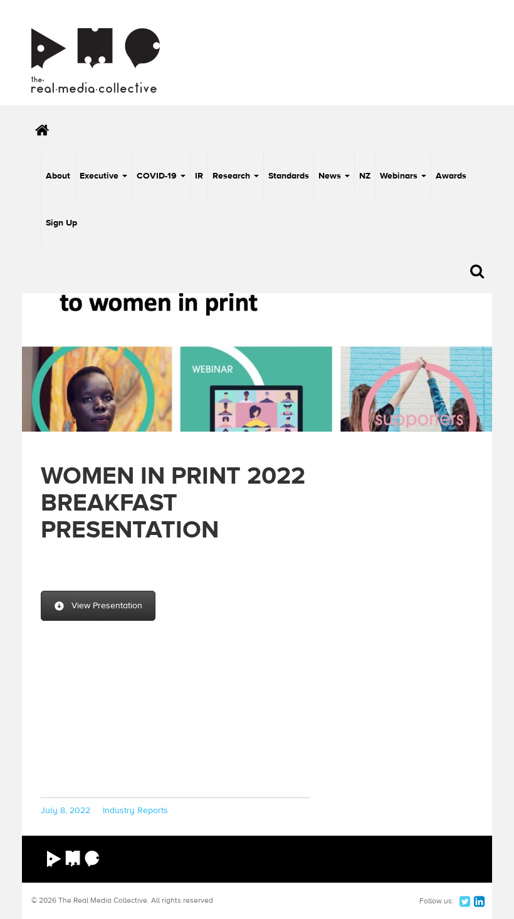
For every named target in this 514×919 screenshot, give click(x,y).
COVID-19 (158, 176)
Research (232, 176)
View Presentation (106, 605)
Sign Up (61, 223)
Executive (100, 176)
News (331, 176)
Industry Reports (135, 810)
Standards (288, 176)
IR (199, 176)
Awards (451, 176)
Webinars (400, 176)
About (58, 176)
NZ (364, 176)
